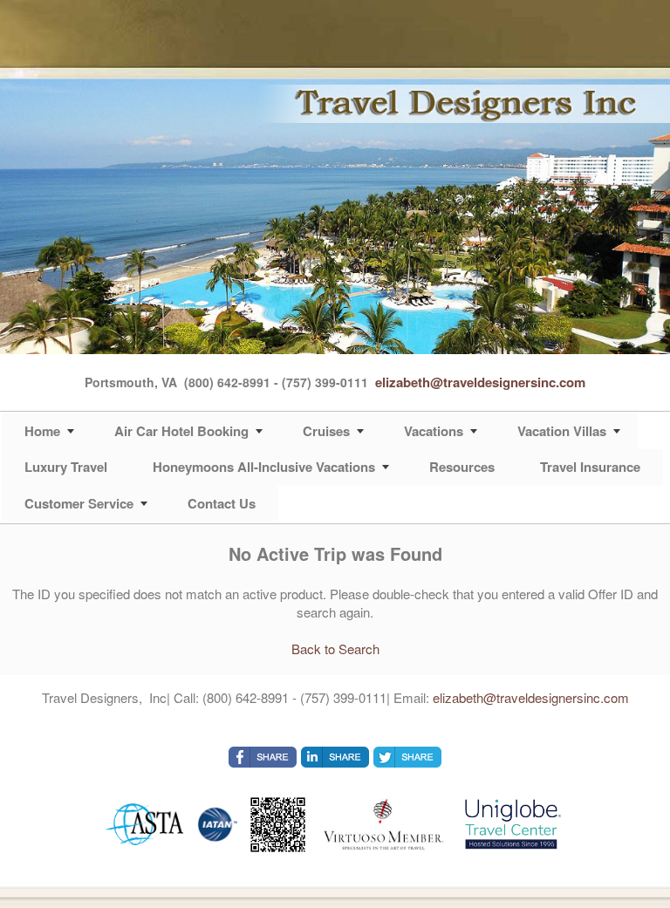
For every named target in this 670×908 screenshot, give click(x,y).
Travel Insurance (590, 466)
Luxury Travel (65, 466)
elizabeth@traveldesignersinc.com (480, 382)
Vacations (433, 430)
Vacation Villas (561, 430)
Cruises (326, 430)
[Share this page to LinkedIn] (335, 757)
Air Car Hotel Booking (181, 430)
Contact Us (222, 503)
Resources (462, 466)
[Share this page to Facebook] (263, 757)
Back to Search (335, 648)
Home (42, 430)
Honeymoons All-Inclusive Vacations (264, 466)
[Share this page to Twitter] (407, 757)
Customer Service (78, 503)
